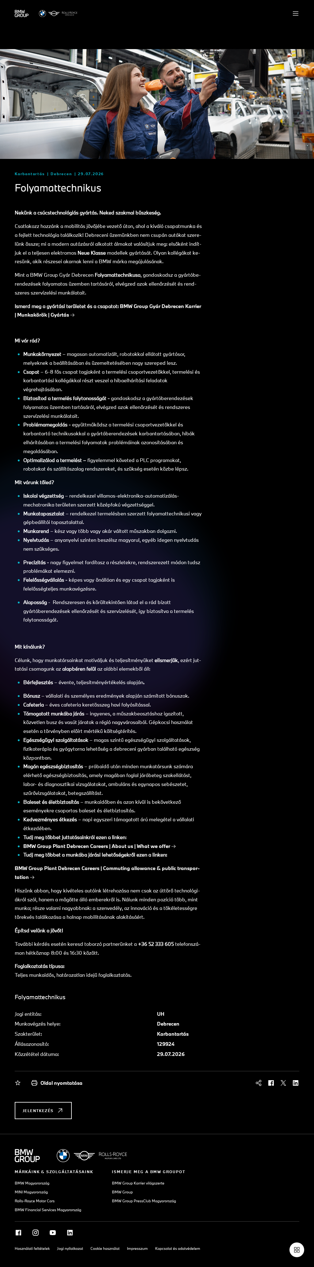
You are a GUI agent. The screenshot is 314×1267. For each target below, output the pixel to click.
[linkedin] (295, 1083)
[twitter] (283, 1083)
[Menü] (295, 13)
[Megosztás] (258, 1083)
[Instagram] (35, 1232)
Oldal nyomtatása (61, 1083)
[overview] (296, 1249)
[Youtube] (52, 1232)
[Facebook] (18, 1232)
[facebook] (271, 1083)
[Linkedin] (70, 1232)
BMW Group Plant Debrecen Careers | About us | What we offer (96, 846)
